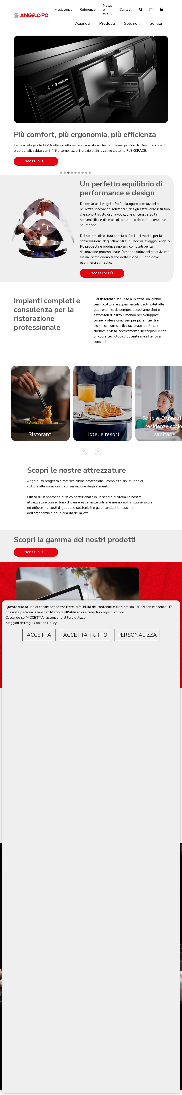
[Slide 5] (75, 172)
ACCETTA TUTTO (85, 634)
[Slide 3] (68, 172)
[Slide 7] (82, 172)
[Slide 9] (90, 172)
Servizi (156, 23)
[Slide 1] (61, 172)
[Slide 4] (72, 172)
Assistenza (63, 9)
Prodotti (107, 23)
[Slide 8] (86, 172)
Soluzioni (132, 23)
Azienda (82, 23)
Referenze (87, 9)
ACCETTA (39, 634)
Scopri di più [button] (102, 273)
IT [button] (151, 9)
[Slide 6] (79, 172)
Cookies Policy (45, 622)
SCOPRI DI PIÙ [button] (36, 161)
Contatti (125, 9)
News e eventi (108, 9)
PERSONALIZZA (137, 634)
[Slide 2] (65, 172)
